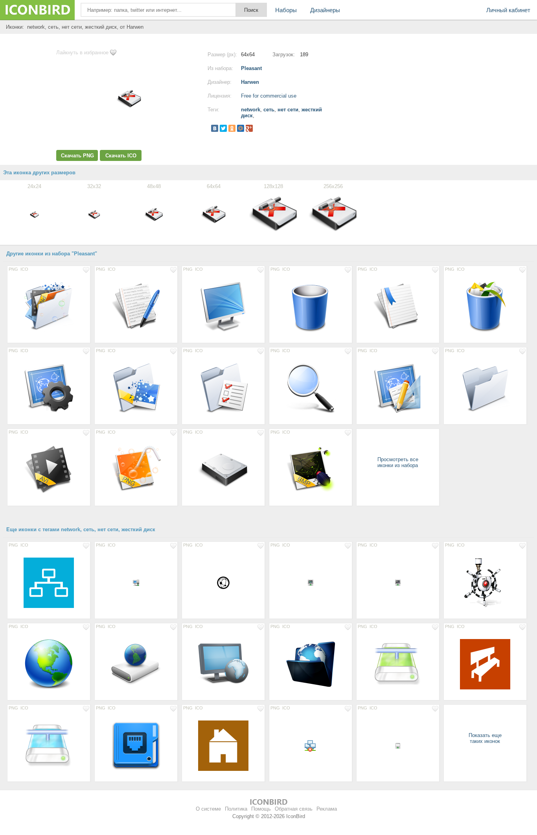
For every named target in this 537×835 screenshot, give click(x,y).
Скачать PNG (77, 156)
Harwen (250, 82)
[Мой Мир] (240, 128)
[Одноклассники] (231, 128)
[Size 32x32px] (223, 582)
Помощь (261, 809)
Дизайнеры (325, 10)
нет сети (288, 110)
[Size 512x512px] (48, 582)
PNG (13, 269)
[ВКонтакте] (214, 128)
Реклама (326, 809)
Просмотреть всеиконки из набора (397, 462)
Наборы (286, 10)
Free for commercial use (268, 96)
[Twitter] (223, 128)
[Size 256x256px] (48, 664)
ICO (24, 269)
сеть (268, 110)
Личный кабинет (508, 10)
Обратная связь (294, 809)
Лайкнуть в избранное (82, 52)
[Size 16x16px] (136, 582)
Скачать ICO (120, 156)
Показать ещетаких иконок (485, 738)
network (250, 110)
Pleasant (251, 68)
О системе (208, 809)
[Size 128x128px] (48, 306)
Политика (236, 809)
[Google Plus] (249, 128)
